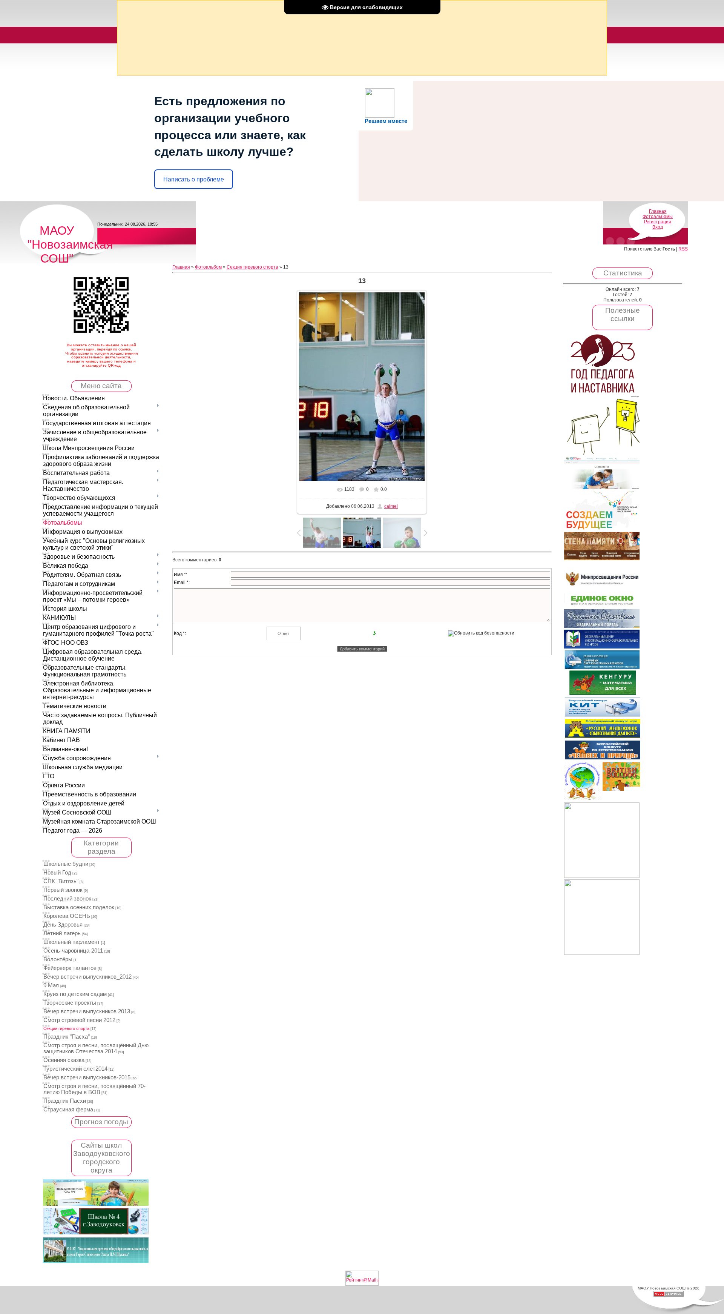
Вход (657, 227)
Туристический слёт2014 (75, 1069)
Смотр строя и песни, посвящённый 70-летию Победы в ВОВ (94, 1089)
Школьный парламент (71, 942)
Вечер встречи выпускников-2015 (86, 1077)
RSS (683, 249)
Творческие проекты (69, 1003)
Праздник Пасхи (64, 1101)
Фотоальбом (208, 267)
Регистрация (657, 221)
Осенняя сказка (63, 1060)
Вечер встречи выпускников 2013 (86, 1011)
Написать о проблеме (193, 179)
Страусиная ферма (68, 1110)
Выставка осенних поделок (78, 907)
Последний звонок (67, 899)
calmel (391, 506)
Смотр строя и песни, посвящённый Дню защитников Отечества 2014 (96, 1048)
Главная (658, 211)
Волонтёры (57, 959)
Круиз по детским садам (75, 994)
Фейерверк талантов (70, 968)
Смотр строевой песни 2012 (79, 1020)
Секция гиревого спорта (66, 1028)
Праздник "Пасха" (66, 1037)
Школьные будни (65, 864)
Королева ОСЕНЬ (66, 916)
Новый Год (57, 873)
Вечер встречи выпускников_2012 (87, 977)
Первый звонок (63, 890)
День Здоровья (63, 925)
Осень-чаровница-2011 (73, 951)
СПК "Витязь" (60, 881)
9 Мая (51, 985)
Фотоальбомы (658, 216)
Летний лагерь (62, 933)
